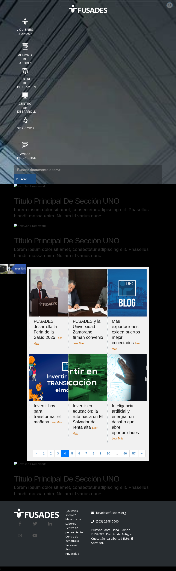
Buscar (21, 179)
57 (134, 453)
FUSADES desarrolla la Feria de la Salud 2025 (48, 332)
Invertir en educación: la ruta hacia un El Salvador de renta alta (88, 419)
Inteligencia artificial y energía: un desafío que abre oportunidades (125, 421)
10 (108, 453)
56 (125, 453)
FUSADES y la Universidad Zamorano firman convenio (88, 332)
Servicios (71, 545)
